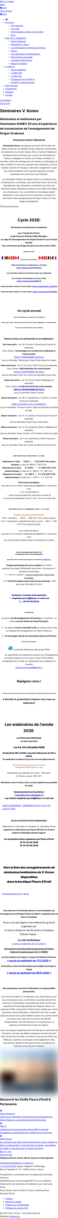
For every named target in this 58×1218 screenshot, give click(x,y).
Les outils (15, 29)
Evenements (11, 89)
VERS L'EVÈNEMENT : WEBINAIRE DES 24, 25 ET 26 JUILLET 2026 (26, 807)
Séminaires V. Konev (20, 44)
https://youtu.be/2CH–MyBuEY (45, 292)
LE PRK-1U (10, 66)
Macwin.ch (15, 1216)
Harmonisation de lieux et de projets (27, 32)
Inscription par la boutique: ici (29, 795)
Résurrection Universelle (22, 57)
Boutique (9, 92)
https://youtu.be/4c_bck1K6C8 (44, 286)
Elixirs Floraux (11, 85)
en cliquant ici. (46, 559)
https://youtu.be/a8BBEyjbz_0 (29, 667)
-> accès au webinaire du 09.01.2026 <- (29, 972)
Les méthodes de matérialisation (25, 54)
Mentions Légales (13, 1202)
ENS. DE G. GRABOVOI (15, 38)
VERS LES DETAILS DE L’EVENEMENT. (29, 404)
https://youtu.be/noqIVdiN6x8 (29, 281)
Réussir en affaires (19, 63)
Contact (9, 95)
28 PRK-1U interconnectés (22, 82)
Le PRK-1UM (16, 73)
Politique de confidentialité (17, 1205)
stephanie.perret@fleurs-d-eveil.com (16, 1163)
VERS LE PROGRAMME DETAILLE (29, 357)
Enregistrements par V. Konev (15, 894)
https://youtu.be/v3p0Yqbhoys (29, 268)
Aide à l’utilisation (18, 70)
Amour (14, 51)
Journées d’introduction (21, 60)
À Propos (9, 22)
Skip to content (7, 1)
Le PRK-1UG (16, 76)
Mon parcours (17, 25)
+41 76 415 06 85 (8, 1166)
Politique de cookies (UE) (16, 1208)
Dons (13, 35)
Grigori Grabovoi (18, 41)
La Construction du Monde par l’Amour (28, 48)
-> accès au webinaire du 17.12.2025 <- (29, 960)
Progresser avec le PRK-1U (23, 79)
